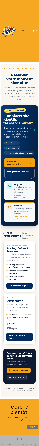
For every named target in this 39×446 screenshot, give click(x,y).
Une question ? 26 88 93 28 (18, 173)
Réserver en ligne (19, 286)
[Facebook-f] (36, 31)
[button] (22, 31)
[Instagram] (21, 439)
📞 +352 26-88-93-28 (18, 370)
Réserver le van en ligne (17, 336)
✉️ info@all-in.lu (16, 377)
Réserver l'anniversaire (19, 162)
